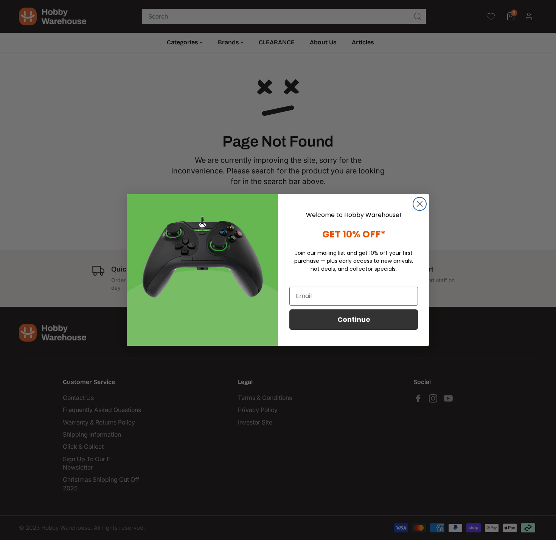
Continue (353, 319)
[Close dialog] (419, 204)
